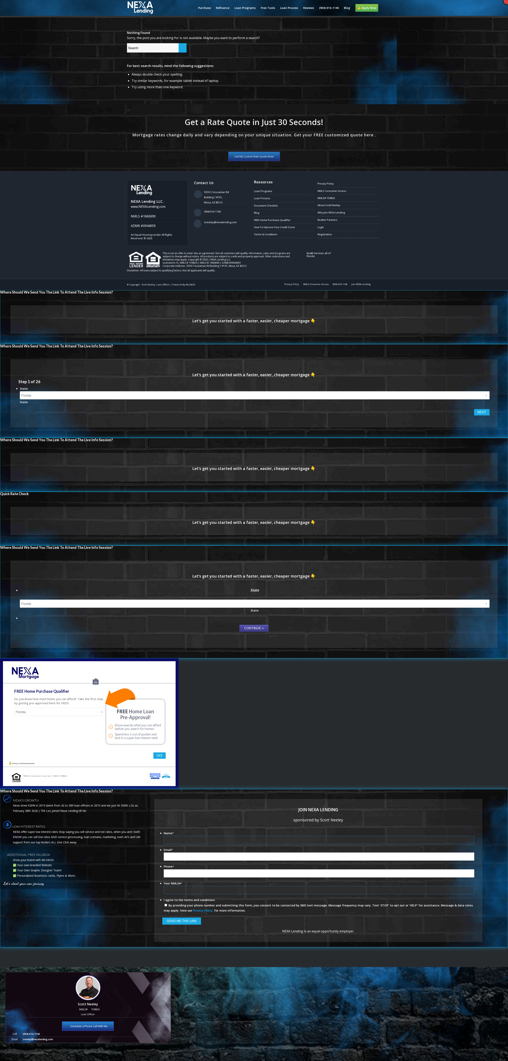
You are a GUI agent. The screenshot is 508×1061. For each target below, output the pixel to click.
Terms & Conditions (265, 234)
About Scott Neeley (329, 205)
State (24, 388)
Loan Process (262, 198)
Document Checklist (266, 205)
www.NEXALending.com (148, 206)
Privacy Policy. (203, 910)
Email (168, 850)
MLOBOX (190, 284)
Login (321, 227)
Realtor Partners (327, 220)
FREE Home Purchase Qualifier (272, 220)
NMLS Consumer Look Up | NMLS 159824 (45, 775)
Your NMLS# (173, 883)
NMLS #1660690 (143, 216)
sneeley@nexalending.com (220, 222)
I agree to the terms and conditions (189, 900)
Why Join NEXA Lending (331, 212)
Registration (325, 234)
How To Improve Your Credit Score (274, 227)
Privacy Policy (326, 183)
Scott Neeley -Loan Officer (156, 284)
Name (169, 833)
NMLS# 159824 (326, 198)
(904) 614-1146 (212, 211)
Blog (256, 212)
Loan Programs (263, 191)
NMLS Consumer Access (332, 191)
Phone (169, 866)
